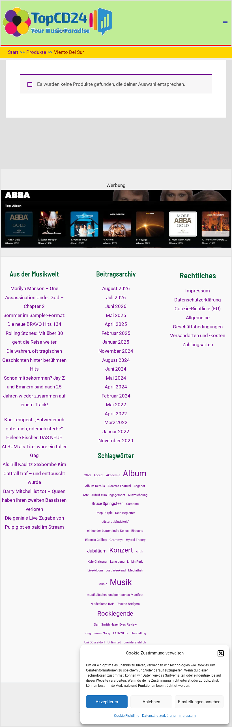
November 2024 (115, 351)
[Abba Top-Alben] (116, 218)
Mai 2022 (116, 404)
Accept (99, 475)
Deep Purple (104, 513)
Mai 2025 (116, 315)
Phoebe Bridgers (128, 604)
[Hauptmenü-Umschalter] (225, 22)
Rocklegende (115, 613)
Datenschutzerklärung (159, 716)
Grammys (116, 540)
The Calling (138, 633)
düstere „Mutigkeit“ (115, 522)
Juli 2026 (116, 297)
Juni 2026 (115, 306)
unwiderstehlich (135, 642)
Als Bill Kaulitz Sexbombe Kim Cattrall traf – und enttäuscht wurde (34, 473)
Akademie (113, 475)
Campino (132, 504)
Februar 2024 (116, 396)
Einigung (137, 531)
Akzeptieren (107, 701)
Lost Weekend (116, 570)
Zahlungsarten (197, 344)
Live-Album (95, 570)
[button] (221, 653)
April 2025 (116, 324)
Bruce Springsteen (108, 503)
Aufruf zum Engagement (108, 495)
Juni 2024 (115, 369)
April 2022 (116, 413)
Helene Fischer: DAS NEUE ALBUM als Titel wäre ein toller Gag (34, 446)
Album (134, 473)
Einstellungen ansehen (199, 701)
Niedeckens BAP (102, 604)
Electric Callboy (96, 540)
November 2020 (115, 440)
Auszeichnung (137, 495)
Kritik (139, 551)
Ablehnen (151, 701)
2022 (87, 475)
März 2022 (116, 422)
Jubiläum (97, 551)
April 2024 (116, 387)
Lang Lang (117, 562)
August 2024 (116, 360)
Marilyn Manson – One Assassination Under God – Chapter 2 (34, 297)
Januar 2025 (115, 342)
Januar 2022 (115, 431)
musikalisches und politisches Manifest (115, 595)
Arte (86, 495)
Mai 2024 (116, 378)
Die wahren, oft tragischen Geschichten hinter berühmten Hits (34, 360)
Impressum (187, 716)
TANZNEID (120, 633)
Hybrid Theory (135, 540)
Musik (121, 582)
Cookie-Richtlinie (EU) (198, 308)
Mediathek (135, 570)
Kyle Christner (98, 562)
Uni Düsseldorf (94, 642)
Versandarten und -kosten (197, 335)
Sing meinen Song (97, 633)
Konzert (121, 550)
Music (102, 584)
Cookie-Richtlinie (126, 716)
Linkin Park (135, 562)
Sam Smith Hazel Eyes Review (115, 624)
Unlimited (114, 642)
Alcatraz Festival (119, 486)
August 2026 (116, 288)
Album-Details (95, 486)
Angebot (139, 486)
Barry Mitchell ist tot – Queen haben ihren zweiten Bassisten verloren (34, 500)
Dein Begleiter (125, 513)
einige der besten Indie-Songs (108, 531)
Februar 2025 (116, 333)
